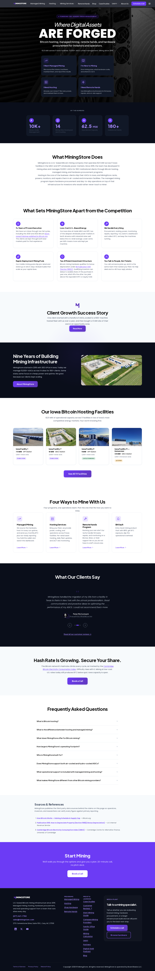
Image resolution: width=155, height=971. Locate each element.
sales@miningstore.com (23, 919)
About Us (124, 4)
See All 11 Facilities (77, 473)
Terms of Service (19, 967)
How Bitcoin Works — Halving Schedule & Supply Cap (58, 818)
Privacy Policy (33, 967)
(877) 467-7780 (20, 916)
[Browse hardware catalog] (149, 3)
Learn (85, 940)
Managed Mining (71, 899)
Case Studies (104, 4)
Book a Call (77, 681)
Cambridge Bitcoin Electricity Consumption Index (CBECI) (61, 830)
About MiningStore (25, 384)
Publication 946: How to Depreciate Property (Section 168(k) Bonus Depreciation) (71, 823)
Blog (85, 955)
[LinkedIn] (15, 929)
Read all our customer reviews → (77, 634)
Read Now (77, 328)
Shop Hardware (71, 907)
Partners (87, 944)
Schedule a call (117, 928)
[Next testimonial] (85, 625)
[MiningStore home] (36, 898)
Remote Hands (84, 4)
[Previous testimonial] (70, 625)
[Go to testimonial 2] (77, 625)
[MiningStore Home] (20, 3)
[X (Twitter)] (21, 929)
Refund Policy (46, 967)
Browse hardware (119, 935)
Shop (94, 4)
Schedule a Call (138, 4)
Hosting (67, 903)
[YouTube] (27, 929)
